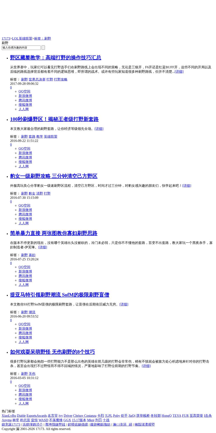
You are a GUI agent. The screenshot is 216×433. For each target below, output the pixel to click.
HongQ (167, 415)
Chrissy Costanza (84, 415)
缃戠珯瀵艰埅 (145, 424)
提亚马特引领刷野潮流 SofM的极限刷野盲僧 (59, 294)
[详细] (179, 71)
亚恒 (34, 420)
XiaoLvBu (9, 415)
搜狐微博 (25, 104)
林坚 (15, 420)
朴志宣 (25, 420)
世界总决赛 (37, 79)
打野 (49, 79)
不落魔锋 (56, 420)
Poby (116, 415)
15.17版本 (79, 420)
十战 (106, 420)
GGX (67, 420)
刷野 (24, 79)
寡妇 (32, 255)
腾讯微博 (25, 100)
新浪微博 (25, 96)
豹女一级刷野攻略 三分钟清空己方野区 (53, 176)
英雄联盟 (50, 136)
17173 (6, 38)
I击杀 (208, 415)
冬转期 (156, 415)
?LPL (108, 415)
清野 (39, 193)
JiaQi (131, 415)
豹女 (32, 193)
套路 (32, 136)
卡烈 (100, 415)
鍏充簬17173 (11, 424)
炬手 (124, 415)
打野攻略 (61, 79)
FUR (185, 415)
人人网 (24, 109)
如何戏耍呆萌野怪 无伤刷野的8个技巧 (52, 352)
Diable (21, 415)
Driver (68, 415)
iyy (61, 415)
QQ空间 (24, 91)
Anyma (7, 420)
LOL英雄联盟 (22, 38)
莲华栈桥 (143, 415)
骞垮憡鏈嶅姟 (55, 424)
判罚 (98, 420)
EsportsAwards (37, 415)
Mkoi (90, 420)
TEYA (177, 415)
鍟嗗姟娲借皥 (78, 424)
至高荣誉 (196, 415)
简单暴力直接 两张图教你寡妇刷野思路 (53, 233)
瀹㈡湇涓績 (122, 424)
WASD (43, 420)
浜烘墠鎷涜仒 (33, 424)
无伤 (32, 373)
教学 (39, 136)
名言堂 (53, 415)
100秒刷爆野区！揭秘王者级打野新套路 (54, 119)
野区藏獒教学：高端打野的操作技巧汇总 (55, 57)
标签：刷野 (42, 38)
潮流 (32, 312)
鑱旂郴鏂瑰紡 (100, 424)
